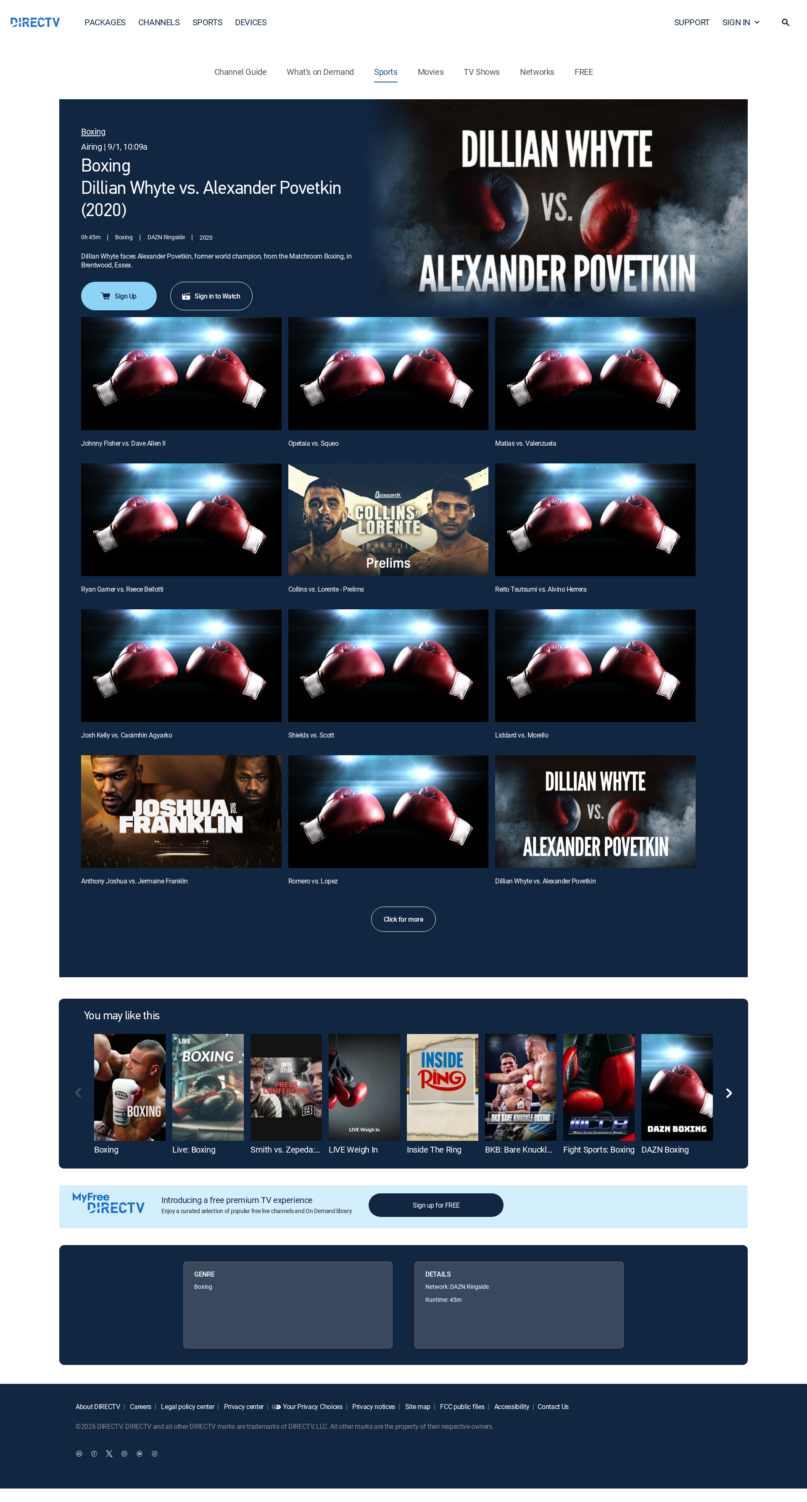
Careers (140, 1406)
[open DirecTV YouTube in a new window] (139, 1453)
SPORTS (208, 22)
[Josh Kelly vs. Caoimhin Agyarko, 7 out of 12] (181, 665)
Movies (431, 71)
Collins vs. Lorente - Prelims (326, 589)
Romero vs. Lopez (313, 881)
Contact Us (553, 1406)
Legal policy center (187, 1406)
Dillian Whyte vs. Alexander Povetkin (545, 881)
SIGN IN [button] (736, 22)
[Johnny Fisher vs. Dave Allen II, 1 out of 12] (181, 373)
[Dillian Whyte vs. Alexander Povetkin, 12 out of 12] (595, 811)
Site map (417, 1406)
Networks (537, 71)
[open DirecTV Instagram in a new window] (124, 1453)
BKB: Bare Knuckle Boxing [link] (531, 1149)
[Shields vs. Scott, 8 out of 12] (388, 665)
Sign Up (126, 296)
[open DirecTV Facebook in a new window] (94, 1453)
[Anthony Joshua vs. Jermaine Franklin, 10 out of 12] (181, 811)
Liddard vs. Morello (521, 735)
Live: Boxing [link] (193, 1149)
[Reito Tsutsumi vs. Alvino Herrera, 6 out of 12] (595, 519)
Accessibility (511, 1406)
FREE (584, 71)
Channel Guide (240, 71)
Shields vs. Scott (311, 735)
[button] (785, 22)
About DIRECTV (98, 1406)
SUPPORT (692, 22)
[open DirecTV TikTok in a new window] (154, 1453)
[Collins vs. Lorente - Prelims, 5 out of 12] (388, 519)
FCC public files (462, 1406)
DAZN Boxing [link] (665, 1149)
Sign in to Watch (217, 296)
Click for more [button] (403, 919)
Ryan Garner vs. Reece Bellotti (122, 589)
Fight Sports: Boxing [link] (599, 1149)
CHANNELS (159, 22)
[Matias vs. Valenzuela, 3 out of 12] (595, 373)
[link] (130, 1087)
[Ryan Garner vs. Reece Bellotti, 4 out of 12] (181, 519)
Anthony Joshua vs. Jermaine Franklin (134, 881)
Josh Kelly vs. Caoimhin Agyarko (126, 735)
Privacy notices (373, 1406)
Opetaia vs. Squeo (313, 443)
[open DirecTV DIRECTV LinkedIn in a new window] (79, 1453)
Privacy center (243, 1406)
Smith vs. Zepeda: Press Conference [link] (316, 1149)
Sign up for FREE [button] (436, 1205)
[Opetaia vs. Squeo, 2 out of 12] (388, 373)
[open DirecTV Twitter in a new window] (109, 1453)
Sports (386, 71)
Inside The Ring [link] (434, 1149)
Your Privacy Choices (313, 1406)
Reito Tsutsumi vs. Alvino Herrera (540, 589)
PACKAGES (105, 22)
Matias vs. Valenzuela (525, 443)
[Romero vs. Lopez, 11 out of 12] (388, 811)
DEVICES (250, 22)
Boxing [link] (106, 1149)
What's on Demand (320, 71)
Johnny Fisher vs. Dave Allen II (123, 443)
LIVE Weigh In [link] (353, 1149)
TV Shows (482, 71)
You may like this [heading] (121, 1016)
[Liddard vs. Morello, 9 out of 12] (595, 665)
